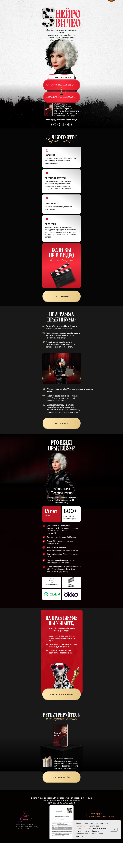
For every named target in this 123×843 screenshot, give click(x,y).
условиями (81, 826)
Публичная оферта (94, 814)
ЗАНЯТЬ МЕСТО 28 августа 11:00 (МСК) (60, 85)
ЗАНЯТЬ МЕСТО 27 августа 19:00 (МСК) (60, 97)
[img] (61, 296)
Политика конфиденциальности (100, 816)
